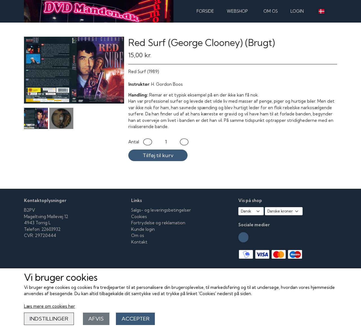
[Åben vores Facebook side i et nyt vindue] (243, 237)
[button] (147, 142)
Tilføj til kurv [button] (158, 155)
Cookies (139, 216)
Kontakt (139, 242)
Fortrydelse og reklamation (158, 222)
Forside (205, 11)
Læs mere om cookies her (49, 306)
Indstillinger (49, 318)
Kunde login (143, 229)
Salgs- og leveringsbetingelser (161, 210)
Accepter (135, 318)
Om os (270, 11)
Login (297, 11)
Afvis (96, 318)
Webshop (237, 11)
